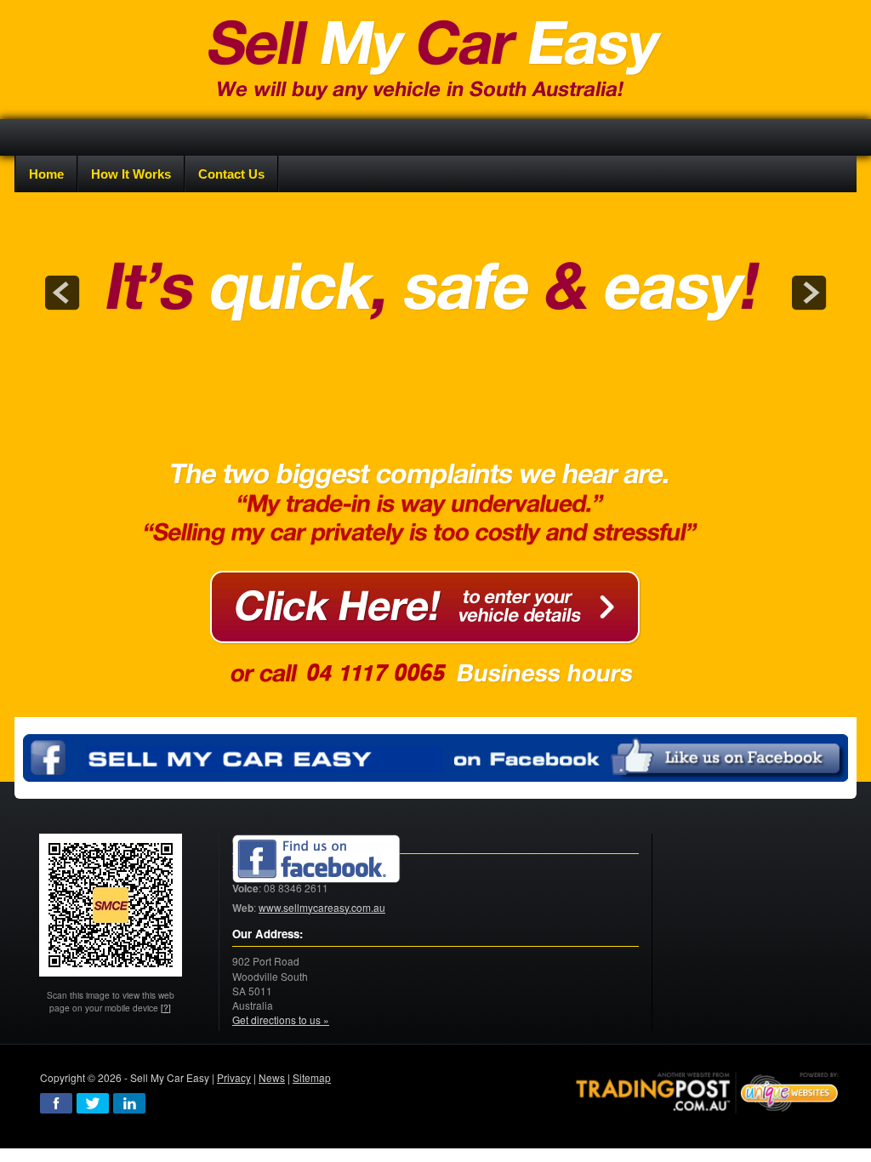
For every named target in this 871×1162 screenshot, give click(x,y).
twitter (93, 1103)
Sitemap (312, 1077)
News (272, 1077)
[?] (166, 1007)
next (809, 292)
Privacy (234, 1077)
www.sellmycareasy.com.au (322, 907)
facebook (56, 1103)
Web (242, 908)
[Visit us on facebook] (316, 859)
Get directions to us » (280, 1019)
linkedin (129, 1103)
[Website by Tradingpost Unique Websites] (708, 1091)
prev (62, 292)
